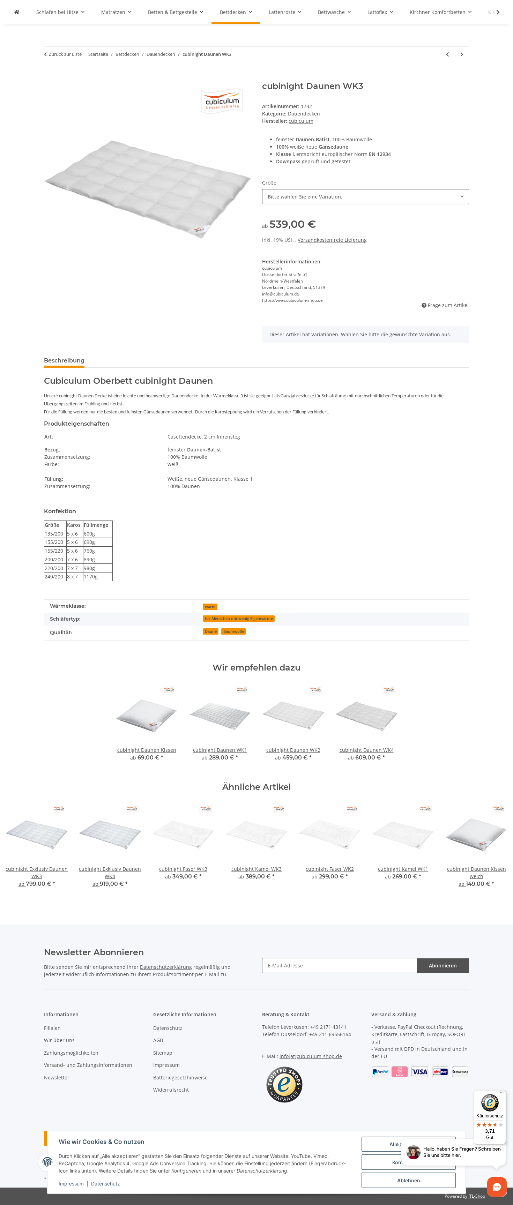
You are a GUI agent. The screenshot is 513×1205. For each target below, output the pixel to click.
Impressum (71, 1184)
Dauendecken (304, 113)
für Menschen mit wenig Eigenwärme (239, 618)
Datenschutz (105, 1184)
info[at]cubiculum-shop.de (311, 1056)
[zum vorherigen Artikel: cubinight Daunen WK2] (447, 54)
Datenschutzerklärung (166, 967)
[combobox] (365, 196)
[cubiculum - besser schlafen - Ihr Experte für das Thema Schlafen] (17, 12)
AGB (158, 1040)
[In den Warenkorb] (49, 77)
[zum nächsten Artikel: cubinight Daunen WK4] (462, 54)
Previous (17, 850)
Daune (211, 631)
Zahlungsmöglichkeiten (71, 1052)
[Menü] (502, 1094)
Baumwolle (233, 631)
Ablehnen (408, 1180)
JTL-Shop (476, 1196)
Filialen (52, 1028)
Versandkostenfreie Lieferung (332, 240)
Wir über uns (59, 1040)
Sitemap (162, 1052)
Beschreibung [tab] (64, 360)
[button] (493, 12)
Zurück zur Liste (65, 54)
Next (496, 850)
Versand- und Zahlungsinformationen (88, 1065)
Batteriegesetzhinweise (180, 1077)
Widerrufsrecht (171, 1089)
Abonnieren (443, 965)
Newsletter (56, 1077)
